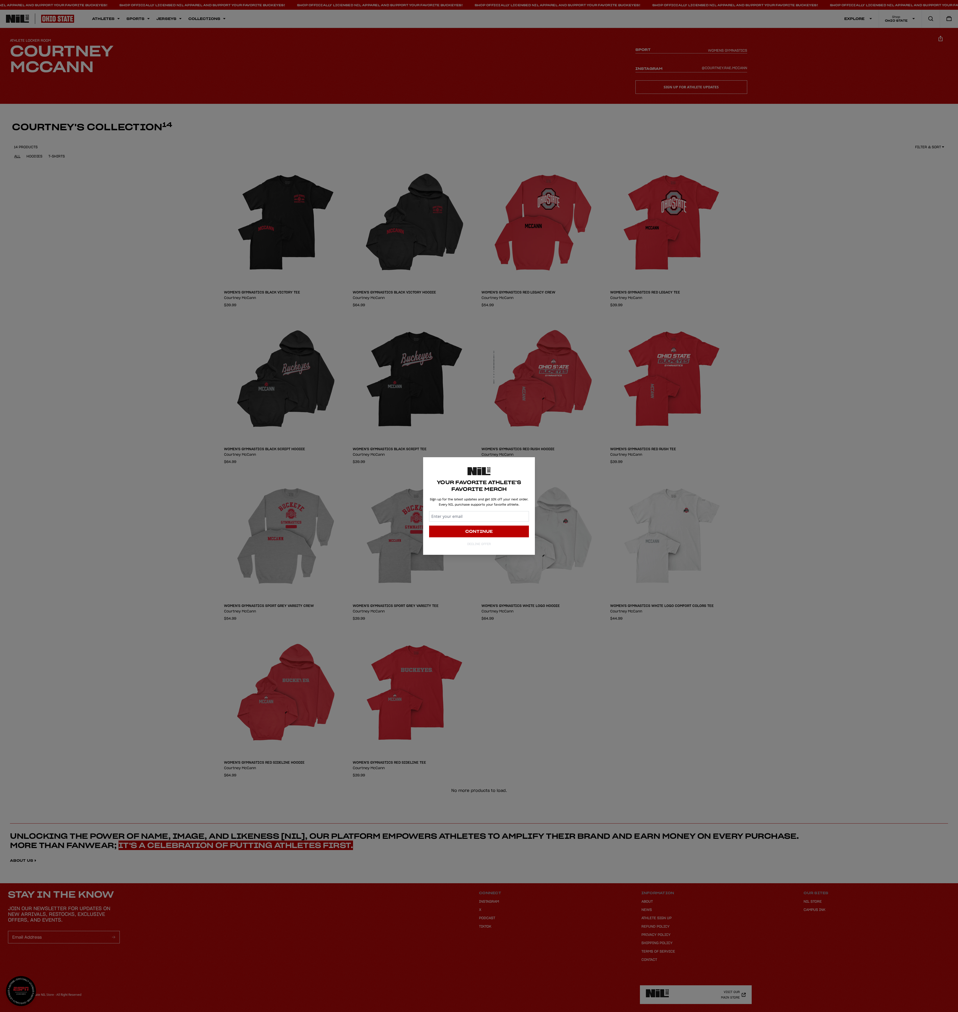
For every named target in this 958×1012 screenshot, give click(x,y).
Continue (479, 531)
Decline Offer (479, 544)
